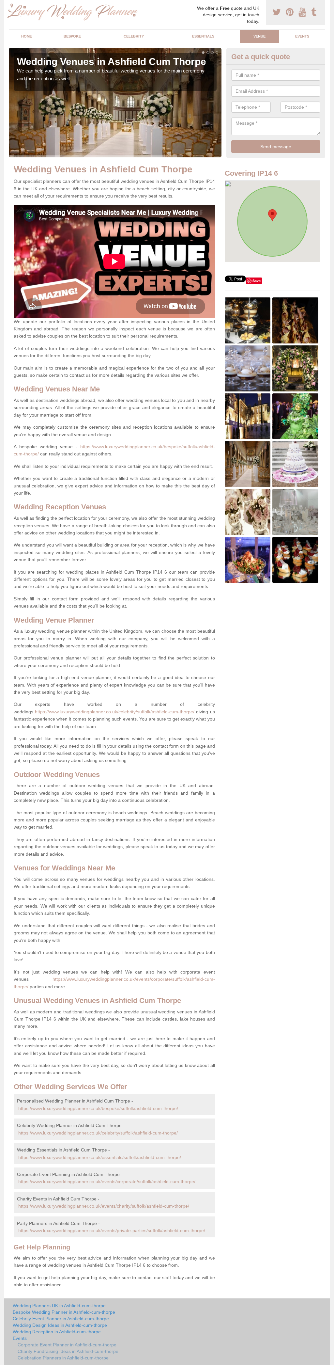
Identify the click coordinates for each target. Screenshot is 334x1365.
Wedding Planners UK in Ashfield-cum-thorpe (59, 1305)
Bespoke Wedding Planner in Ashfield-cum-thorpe (64, 1312)
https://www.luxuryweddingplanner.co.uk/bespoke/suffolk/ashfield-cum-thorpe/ (98, 1108)
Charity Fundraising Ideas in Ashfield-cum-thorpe (68, 1351)
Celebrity (134, 36)
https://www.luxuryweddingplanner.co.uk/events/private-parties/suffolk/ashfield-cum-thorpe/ (111, 1230)
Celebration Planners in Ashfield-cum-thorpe (63, 1357)
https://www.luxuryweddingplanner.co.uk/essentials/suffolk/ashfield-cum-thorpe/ (99, 1157)
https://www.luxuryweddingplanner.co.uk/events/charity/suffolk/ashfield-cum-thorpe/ (103, 1206)
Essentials (203, 36)
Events (302, 36)
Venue (259, 36)
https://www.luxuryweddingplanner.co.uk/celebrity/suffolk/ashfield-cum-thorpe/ (114, 711)
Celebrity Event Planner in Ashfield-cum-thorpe (61, 1318)
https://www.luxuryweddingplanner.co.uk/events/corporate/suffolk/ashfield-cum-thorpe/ (106, 1181)
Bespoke (72, 36)
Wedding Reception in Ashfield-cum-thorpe (57, 1331)
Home (26, 36)
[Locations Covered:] (11, 5)
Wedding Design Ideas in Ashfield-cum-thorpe (60, 1325)
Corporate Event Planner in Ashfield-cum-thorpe (67, 1344)
